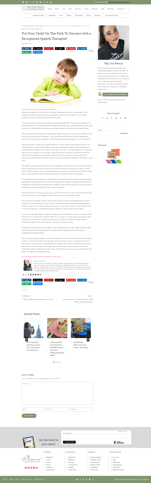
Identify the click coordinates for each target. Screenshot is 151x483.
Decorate (94, 9)
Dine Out (78, 9)
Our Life (115, 457)
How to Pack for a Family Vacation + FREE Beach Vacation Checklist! (78, 299)
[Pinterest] (36, 2)
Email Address (67, 433)
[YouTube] (40, 2)
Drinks (89, 15)
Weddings (116, 462)
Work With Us (40, 479)
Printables (94, 467)
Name (25, 409)
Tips (114, 460)
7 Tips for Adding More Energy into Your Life (37, 297)
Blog (17, 479)
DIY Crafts (94, 470)
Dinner (69, 15)
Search (100, 130)
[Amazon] (93, 479)
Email (49, 409)
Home (50, 9)
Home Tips (72, 470)
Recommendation (37, 29)
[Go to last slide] (26, 339)
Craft (102, 9)
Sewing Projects (96, 457)
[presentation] (34, 328)
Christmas (116, 467)
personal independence (71, 249)
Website (74, 409)
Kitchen (71, 462)
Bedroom (72, 460)
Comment (26, 384)
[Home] (22, 26)
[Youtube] (31, 275)
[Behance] (40, 275)
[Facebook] (26, 2)
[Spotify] (38, 275)
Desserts (49, 467)
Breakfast (52, 15)
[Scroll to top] (146, 476)
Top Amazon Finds (112, 15)
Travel (86, 9)
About (57, 9)
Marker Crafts (95, 465)
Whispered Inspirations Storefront (119, 2)
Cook (70, 9)
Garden (71, 467)
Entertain (111, 9)
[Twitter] (47, 2)
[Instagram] (23, 2)
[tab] (53, 362)
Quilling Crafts (96, 460)
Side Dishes (79, 15)
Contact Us (121, 9)
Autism (24, 289)
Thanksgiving (117, 465)
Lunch (61, 15)
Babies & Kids (26, 29)
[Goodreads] (30, 2)
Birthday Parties (118, 470)
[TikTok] (33, 2)
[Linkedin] (50, 2)
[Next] (88, 339)
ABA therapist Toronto (46, 193)
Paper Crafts (95, 462)
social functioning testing (64, 222)
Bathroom (72, 457)
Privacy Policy (27, 479)
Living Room (73, 465)
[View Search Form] (128, 9)
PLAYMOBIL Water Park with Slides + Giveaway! (81, 344)
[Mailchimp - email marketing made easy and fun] (119, 443)
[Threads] (43, 2)
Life (63, 9)
